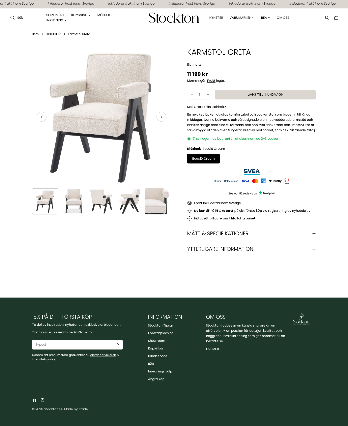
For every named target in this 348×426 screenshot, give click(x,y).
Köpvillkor (156, 348)
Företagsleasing (160, 333)
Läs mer (212, 348)
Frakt (211, 80)
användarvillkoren (103, 355)
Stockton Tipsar (160, 325)
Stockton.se (53, 409)
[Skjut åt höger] (161, 117)
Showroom (156, 340)
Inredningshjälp (160, 371)
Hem (35, 34)
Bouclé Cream (203, 158)
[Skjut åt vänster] (42, 117)
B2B (151, 363)
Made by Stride (76, 409)
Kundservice (157, 356)
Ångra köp (156, 379)
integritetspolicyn (44, 359)
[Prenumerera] (118, 344)
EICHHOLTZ (53, 34)
